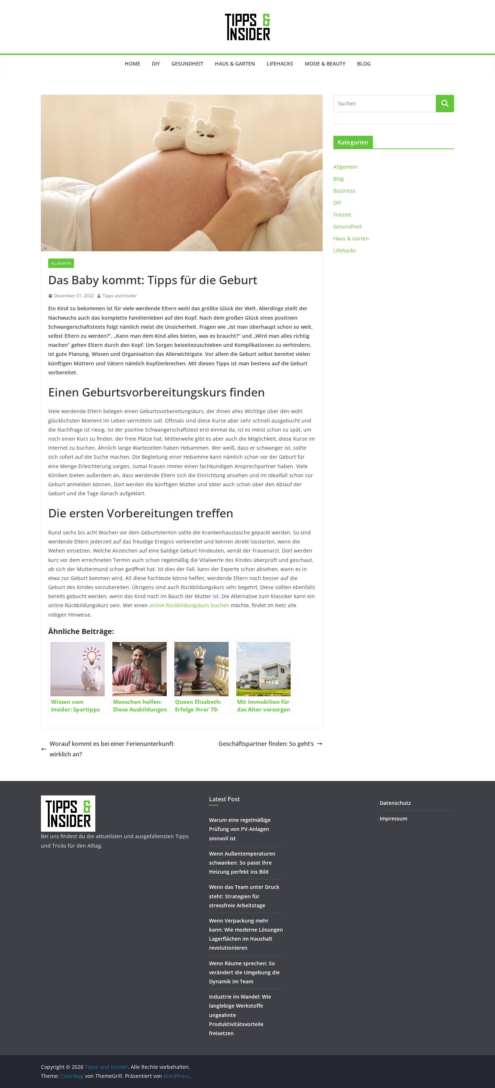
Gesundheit (187, 63)
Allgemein (61, 263)
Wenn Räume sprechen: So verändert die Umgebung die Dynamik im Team (244, 972)
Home (132, 63)
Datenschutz (395, 802)
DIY (156, 63)
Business (344, 190)
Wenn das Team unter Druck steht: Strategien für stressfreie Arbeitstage (244, 895)
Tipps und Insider (120, 296)
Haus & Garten (235, 63)
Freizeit (342, 214)
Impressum (393, 818)
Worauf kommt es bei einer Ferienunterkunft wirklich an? (112, 749)
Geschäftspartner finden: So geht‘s (266, 744)
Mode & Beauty (325, 63)
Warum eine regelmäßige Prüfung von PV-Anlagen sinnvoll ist (240, 828)
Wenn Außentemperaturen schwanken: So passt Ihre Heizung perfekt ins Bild (242, 862)
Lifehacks (280, 63)
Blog (364, 63)
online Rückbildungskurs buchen (189, 605)
